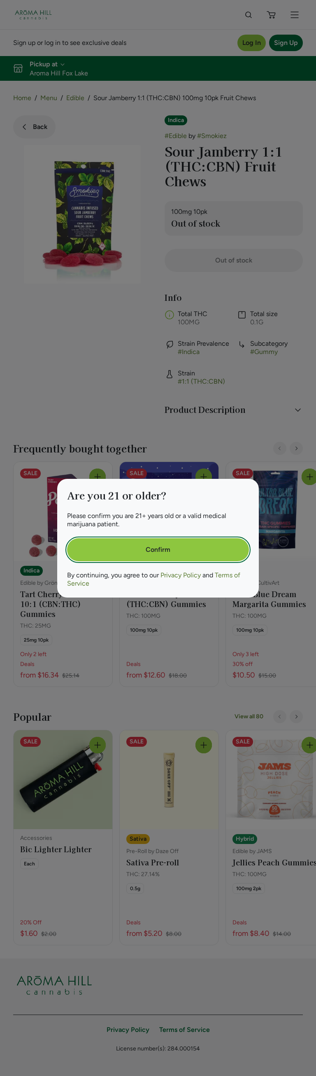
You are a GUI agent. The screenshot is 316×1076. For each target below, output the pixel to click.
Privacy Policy (180, 575)
